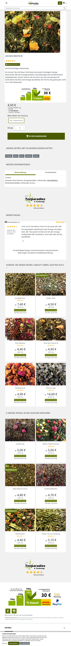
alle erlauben (13, 643)
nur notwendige (24, 643)
